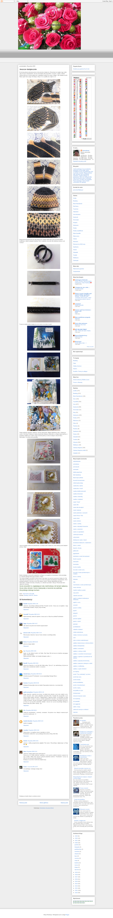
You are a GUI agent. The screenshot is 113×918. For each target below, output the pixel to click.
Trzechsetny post (84, 744)
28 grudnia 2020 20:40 (33, 683)
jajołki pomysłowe (28, 692)
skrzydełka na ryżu (78, 690)
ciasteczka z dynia (78, 485)
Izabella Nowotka (27, 721)
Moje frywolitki (77, 233)
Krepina (75, 222)
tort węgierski (76, 704)
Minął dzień (78, 341)
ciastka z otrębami (78, 499)
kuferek (25, 740)
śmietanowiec (76, 693)
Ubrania (35, 595)
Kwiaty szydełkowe (78, 230)
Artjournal (77, 318)
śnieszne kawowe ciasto (79, 696)
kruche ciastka (77, 567)
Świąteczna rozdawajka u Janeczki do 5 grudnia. (86, 732)
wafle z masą (76, 706)
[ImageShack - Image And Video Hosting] (88, 901)
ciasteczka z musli (78, 488)
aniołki (75, 390)
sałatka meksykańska (78, 645)
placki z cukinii (77, 621)
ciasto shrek (76, 518)
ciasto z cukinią (77, 523)
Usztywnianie (76, 271)
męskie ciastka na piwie (79, 590)
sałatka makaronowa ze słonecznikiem (83, 643)
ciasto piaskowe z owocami (80, 512)
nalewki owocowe (77, 595)
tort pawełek (76, 701)
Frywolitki (75, 401)
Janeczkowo (85, 150)
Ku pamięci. (83, 720)
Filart (74, 363)
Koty (74, 412)
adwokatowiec (77, 461)
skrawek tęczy (27, 673)
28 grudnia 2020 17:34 (36, 632)
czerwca (77, 858)
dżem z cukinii (77, 545)
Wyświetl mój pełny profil (79, 161)
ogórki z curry (76, 602)
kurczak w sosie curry (78, 569)
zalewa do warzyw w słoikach (80, 709)
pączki (75, 610)
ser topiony (76, 671)
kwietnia (77, 862)
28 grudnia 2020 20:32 (36, 673)
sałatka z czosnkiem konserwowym (82, 653)
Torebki (75, 255)
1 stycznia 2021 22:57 (32, 766)
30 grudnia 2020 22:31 (32, 751)
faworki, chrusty (77, 548)
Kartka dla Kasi (78, 336)
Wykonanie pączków (78, 268)
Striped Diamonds (79, 305)
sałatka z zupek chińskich (79, 668)
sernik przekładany (78, 682)
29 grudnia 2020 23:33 (33, 740)
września (77, 851)
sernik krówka (76, 679)
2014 (76, 883)
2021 (76, 840)
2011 (76, 890)
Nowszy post (23, 802)
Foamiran (75, 209)
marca (76, 865)
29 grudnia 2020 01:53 (38, 721)
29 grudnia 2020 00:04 (31, 710)
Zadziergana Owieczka (81, 280)
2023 (76, 836)
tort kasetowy (76, 698)
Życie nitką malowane (81, 323)
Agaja (24, 623)
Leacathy (25, 730)
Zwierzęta (75, 260)
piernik (75, 616)
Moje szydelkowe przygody (82, 317)
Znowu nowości (84, 788)
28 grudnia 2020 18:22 (32, 642)
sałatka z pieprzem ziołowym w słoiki (82, 663)
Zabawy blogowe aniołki (79, 450)
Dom (74, 398)
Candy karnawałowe (79, 799)
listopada (77, 847)
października (78, 849)
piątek (76, 312)
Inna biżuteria (76, 214)
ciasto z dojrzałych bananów (80, 526)
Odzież (75, 238)
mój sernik (76, 592)
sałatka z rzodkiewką (78, 666)
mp (24, 651)
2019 (76, 872)
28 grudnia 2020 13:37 (32, 623)
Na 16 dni (86, 69)
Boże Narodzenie (77, 203)
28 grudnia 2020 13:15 (34, 614)
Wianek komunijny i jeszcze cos (82, 768)
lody (74, 582)
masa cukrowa (77, 587)
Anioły (74, 198)
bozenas (25, 683)
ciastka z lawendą (77, 496)
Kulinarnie (75, 225)
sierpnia (77, 853)
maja (76, 860)
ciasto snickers (77, 521)
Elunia (25, 642)
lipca (76, 856)
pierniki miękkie (77, 618)
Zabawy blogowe (77, 447)
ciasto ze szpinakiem (78, 531)
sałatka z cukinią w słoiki (79, 651)
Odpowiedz (26, 609)
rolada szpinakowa (78, 632)
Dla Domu (75, 206)
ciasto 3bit (76, 504)
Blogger (67, 914)
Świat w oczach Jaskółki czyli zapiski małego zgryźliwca (83, 294)
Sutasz (75, 249)
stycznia (77, 869)
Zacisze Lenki (26, 632)
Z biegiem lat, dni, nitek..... (82, 287)
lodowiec (75, 579)
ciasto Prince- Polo (78, 515)
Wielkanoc (76, 257)
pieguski (75, 613)
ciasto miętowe (77, 510)
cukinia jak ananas (78, 534)
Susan (25, 766)
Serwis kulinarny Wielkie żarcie (81, 379)
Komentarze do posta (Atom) (47, 808)
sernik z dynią (76, 687)
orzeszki (75, 605)
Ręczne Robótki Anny (81, 335)
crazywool (78, 303)
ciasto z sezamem (78, 529)
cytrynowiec (76, 537)
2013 (76, 886)
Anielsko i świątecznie (79, 820)
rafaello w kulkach (78, 629)
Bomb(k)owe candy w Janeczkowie (85, 756)
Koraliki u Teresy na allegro (80, 371)
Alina (24, 751)
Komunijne (76, 219)
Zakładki (75, 453)
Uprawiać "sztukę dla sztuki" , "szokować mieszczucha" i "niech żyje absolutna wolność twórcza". (83, 298)
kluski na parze (77, 559)
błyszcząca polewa (78, 477)
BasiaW (25, 663)
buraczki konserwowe (78, 480)
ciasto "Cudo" (76, 502)
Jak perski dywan (79, 288)
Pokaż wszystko (90, 346)
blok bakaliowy (77, 475)
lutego (76, 867)
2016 (76, 879)
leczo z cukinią (77, 576)
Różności (75, 241)
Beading (26, 595)
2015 (76, 881)
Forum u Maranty (77, 382)
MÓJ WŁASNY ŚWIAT (81, 329)
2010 (76, 892)
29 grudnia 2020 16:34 (33, 730)
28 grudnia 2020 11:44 (32, 603)
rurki (74, 637)
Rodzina (75, 428)
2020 (76, 842)
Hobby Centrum (77, 366)
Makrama (75, 420)
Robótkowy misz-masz (80, 324)
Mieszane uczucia (84, 809)
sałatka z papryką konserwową (81, 660)
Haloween (75, 211)
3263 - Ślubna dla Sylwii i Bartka (82, 330)
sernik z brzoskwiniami (79, 685)
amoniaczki (76, 466)
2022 (76, 838)
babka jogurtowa (77, 472)
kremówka (76, 564)
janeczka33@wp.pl (78, 190)
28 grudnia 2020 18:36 (31, 651)
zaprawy (75, 712)
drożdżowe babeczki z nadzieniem (82, 542)
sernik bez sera (77, 677)
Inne (74, 404)
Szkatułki (75, 252)
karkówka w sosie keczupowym (81, 556)
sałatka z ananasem (78, 648)
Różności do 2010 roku (79, 244)
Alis (24, 710)
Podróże (75, 426)
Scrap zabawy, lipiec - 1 (80, 343)
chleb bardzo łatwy (78, 483)
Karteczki (31, 595)
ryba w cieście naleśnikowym (80, 640)
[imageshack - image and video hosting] (74, 901)
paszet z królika (77, 607)
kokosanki (75, 561)
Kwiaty (75, 228)
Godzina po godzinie (78, 69)
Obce (74, 423)
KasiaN (25, 603)
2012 (76, 888)
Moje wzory (76, 236)
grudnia (77, 844)
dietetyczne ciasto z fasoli (80, 540)
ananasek (75, 469)
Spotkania (75, 247)
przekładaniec (76, 626)
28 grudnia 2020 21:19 (38, 692)
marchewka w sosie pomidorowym (82, 584)
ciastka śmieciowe (78, 493)
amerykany (76, 464)
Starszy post (64, 802)
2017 (76, 876)
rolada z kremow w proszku (80, 635)
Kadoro (75, 368)
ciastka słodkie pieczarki (79, 491)
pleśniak (75, 624)
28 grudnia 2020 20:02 (33, 663)
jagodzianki (76, 553)
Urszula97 (25, 614)
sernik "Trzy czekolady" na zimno (81, 674)
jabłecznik (75, 550)
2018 (76, 874)
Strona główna (44, 802)
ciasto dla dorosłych (78, 507)
